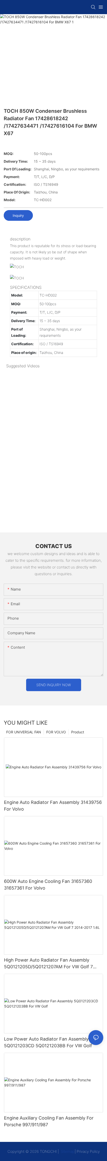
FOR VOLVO (56, 732)
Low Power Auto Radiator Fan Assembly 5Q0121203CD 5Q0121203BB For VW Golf (48, 1042)
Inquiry (18, 215)
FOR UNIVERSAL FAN (23, 732)
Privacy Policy (88, 1151)
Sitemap (67, 1151)
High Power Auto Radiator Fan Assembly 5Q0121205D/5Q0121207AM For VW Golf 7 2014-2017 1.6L (48, 963)
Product (77, 732)
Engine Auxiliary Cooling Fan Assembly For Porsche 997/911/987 (49, 1121)
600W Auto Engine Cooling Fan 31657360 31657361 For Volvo (48, 885)
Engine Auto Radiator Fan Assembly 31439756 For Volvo (53, 806)
